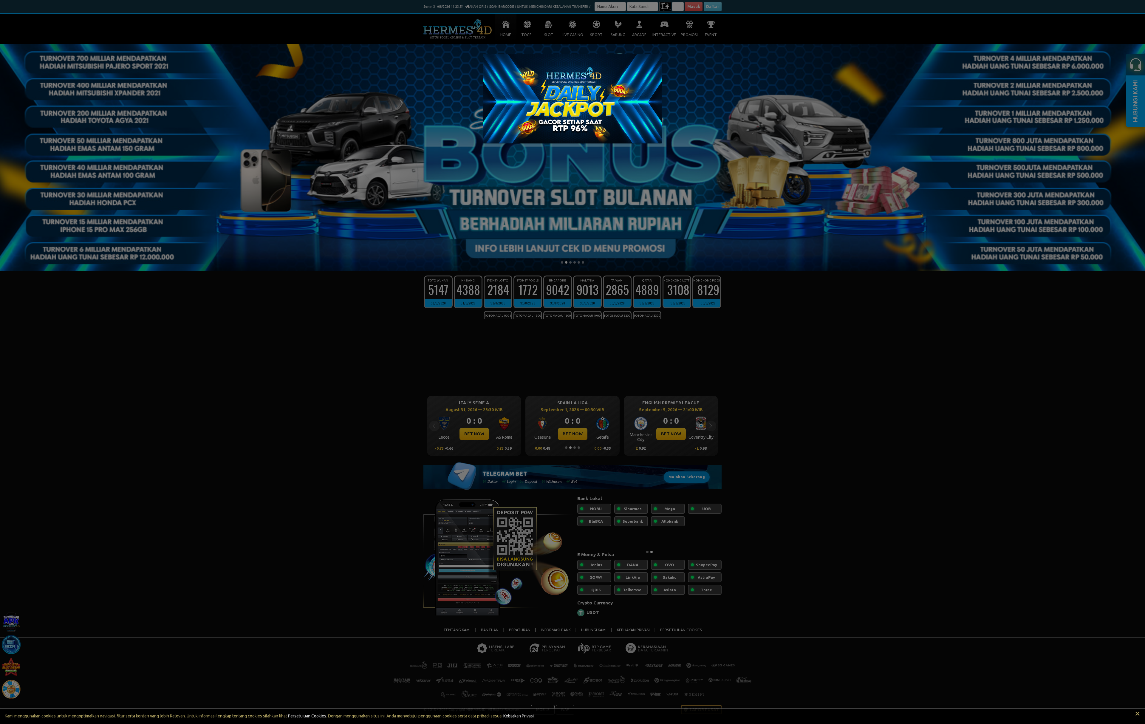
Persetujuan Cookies (307, 716)
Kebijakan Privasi (518, 716)
